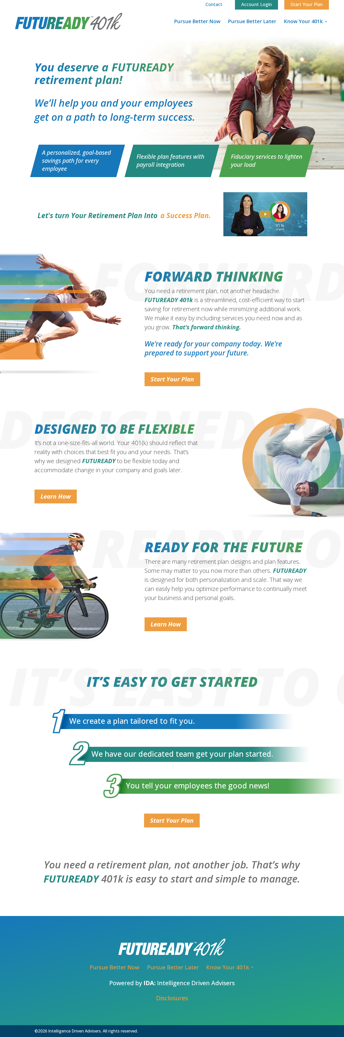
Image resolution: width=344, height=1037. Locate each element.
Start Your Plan (172, 379)
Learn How (56, 496)
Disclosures (172, 998)
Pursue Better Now (197, 21)
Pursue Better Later (252, 21)
